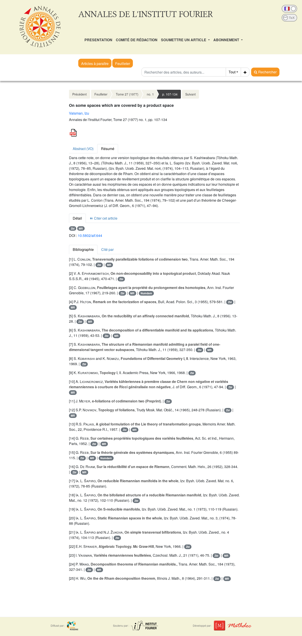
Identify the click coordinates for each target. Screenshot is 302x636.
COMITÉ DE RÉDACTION (136, 39)
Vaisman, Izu (79, 113)
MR (81, 228)
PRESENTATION (98, 39)
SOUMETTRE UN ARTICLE (184, 39)
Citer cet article (105, 218)
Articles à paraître (95, 63)
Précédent (79, 94)
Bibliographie (83, 249)
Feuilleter (122, 63)
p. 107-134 (170, 94)
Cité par (107, 249)
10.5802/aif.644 (90, 235)
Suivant (190, 94)
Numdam (146, 293)
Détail (77, 218)
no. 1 (150, 94)
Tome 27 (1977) (127, 94)
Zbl (73, 228)
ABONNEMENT (226, 39)
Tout (232, 71)
